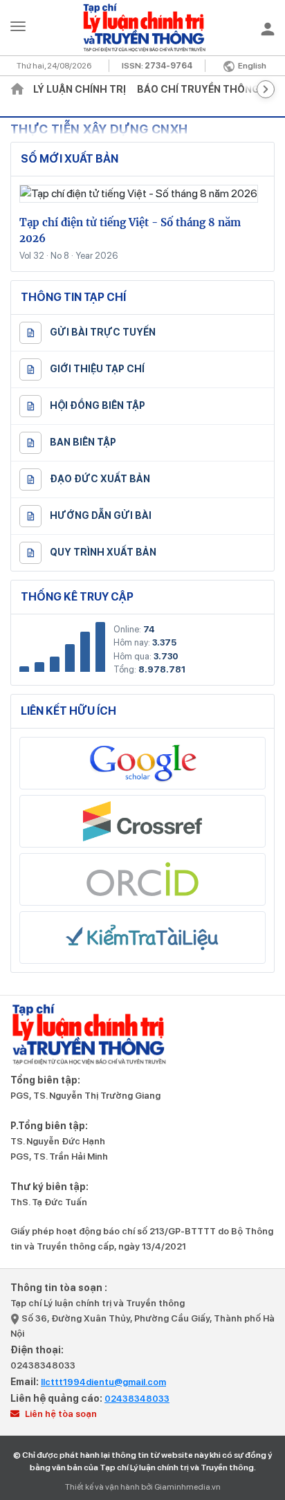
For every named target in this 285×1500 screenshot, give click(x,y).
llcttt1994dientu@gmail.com (103, 1382)
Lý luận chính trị (79, 89)
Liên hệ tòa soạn (60, 1414)
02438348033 (42, 1365)
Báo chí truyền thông (198, 89)
